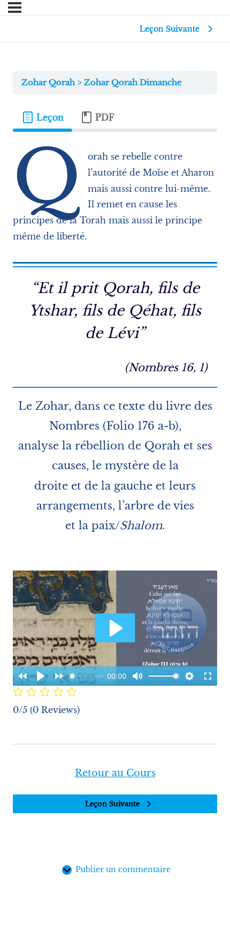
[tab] (42, 117)
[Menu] (14, 7)
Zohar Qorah (49, 82)
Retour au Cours (115, 773)
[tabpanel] (115, 433)
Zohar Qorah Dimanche (133, 82)
